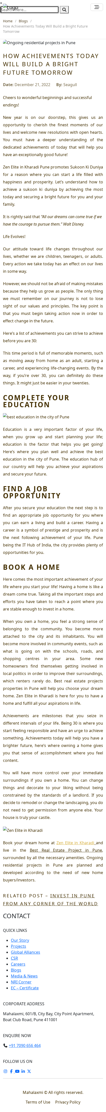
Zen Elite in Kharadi (75, 842)
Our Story (20, 940)
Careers (18, 964)
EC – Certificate (25, 988)
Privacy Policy (67, 1102)
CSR (14, 958)
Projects (18, 946)
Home (8, 21)
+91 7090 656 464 (25, 1045)
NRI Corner (21, 982)
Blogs (23, 21)
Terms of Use (38, 1102)
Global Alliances (25, 952)
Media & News (24, 976)
